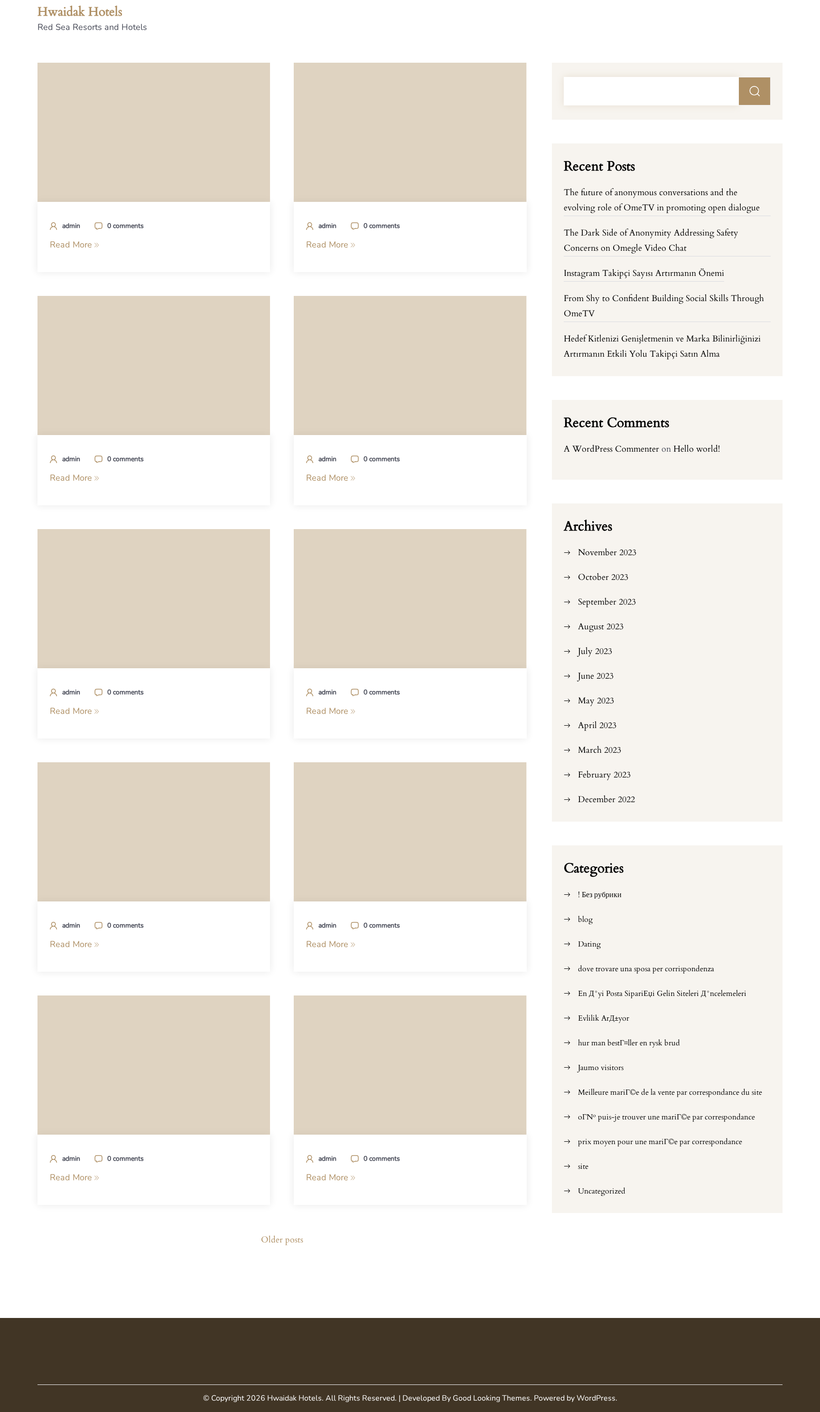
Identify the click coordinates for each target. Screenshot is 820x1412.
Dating (589, 944)
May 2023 (596, 701)
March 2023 (599, 750)
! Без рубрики (600, 895)
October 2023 (603, 577)
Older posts (282, 1240)
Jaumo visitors (601, 1067)
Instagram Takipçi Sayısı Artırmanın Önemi (644, 273)
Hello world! (696, 449)
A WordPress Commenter (611, 449)
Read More (72, 244)
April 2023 (597, 725)
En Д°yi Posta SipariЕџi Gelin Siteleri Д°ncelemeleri (662, 993)
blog (585, 919)
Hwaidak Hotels (79, 11)
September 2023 (607, 602)
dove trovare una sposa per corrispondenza (646, 969)
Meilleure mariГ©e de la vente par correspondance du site (670, 1092)
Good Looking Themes (491, 1398)
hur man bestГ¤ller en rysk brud (629, 1043)
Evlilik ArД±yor (603, 1018)
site (583, 1166)
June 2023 (596, 676)
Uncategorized (601, 1191)
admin (71, 225)
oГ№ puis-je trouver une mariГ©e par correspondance (666, 1117)
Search (755, 91)
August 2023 (601, 627)
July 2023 (595, 651)
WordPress (596, 1398)
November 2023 (607, 553)
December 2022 (606, 800)
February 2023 (604, 775)
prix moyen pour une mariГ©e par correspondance (660, 1142)
